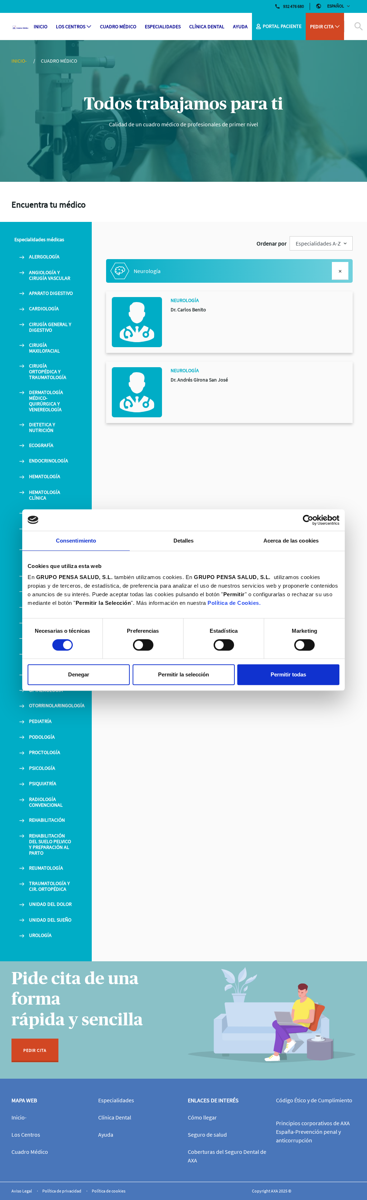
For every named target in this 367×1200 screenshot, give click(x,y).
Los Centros (25, 1134)
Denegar (78, 674)
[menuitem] (40, 26)
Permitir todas (288, 674)
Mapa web (24, 1100)
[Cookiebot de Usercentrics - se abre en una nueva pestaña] (308, 520)
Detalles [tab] (183, 541)
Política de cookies (108, 1191)
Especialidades (116, 1100)
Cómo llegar (202, 1117)
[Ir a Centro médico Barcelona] (20, 26)
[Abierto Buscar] (350, 26)
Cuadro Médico (29, 1151)
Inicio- (19, 61)
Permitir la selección (183, 674)
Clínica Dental (114, 1117)
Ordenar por (272, 243)
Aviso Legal (22, 1191)
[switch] (143, 645)
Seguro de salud (207, 1134)
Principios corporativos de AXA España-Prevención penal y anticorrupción (313, 1131)
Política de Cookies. (234, 603)
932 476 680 (293, 6)
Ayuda (105, 1134)
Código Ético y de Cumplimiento (314, 1100)
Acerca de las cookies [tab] (291, 541)
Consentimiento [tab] (76, 541)
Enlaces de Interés (213, 1100)
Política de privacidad (62, 1191)
